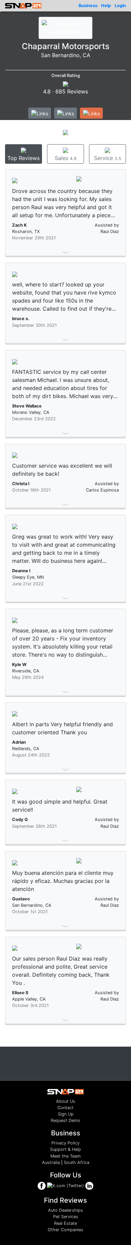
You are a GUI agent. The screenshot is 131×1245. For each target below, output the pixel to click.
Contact (65, 1107)
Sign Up (66, 1114)
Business (88, 5)
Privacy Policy (65, 1142)
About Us (65, 1101)
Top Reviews (23, 158)
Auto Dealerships (65, 1210)
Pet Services (65, 1216)
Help (106, 5)
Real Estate (65, 1223)
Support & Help (65, 1149)
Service (107, 158)
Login (120, 5)
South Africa (76, 1162)
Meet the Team (65, 1156)
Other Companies (65, 1229)
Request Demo (65, 1120)
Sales (66, 158)
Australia (51, 1162)
